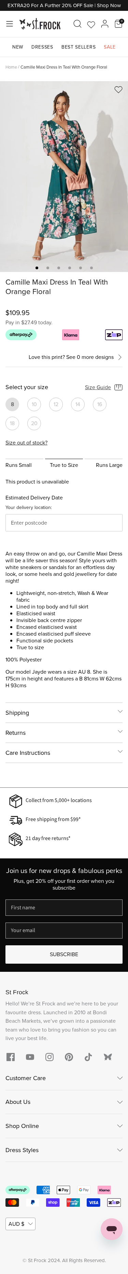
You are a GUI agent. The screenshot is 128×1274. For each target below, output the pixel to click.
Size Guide (98, 387)
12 (56, 404)
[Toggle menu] (9, 24)
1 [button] (36, 268)
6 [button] (91, 268)
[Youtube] (30, 1057)
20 (34, 423)
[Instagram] (49, 1057)
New (17, 47)
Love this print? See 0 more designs (71, 357)
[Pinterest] (69, 1057)
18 (12, 423)
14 (77, 404)
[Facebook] (10, 1057)
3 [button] (58, 268)
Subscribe (64, 954)
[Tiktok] (88, 1057)
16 (99, 404)
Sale (110, 47)
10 (34, 404)
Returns (15, 732)
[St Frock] (40, 24)
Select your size (26, 387)
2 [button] (47, 268)
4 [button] (69, 268)
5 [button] (80, 268)
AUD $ (16, 1224)
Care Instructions (27, 752)
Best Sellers (78, 47)
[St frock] (108, 1057)
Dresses (42, 47)
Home (11, 66)
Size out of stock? (26, 443)
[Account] (105, 24)
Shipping (17, 712)
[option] (64, 176)
